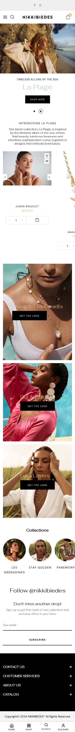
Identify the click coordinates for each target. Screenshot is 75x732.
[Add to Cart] (37, 220)
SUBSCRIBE (37, 639)
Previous (5, 177)
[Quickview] (46, 161)
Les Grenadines (14, 570)
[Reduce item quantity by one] (9, 220)
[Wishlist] (46, 155)
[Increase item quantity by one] (22, 220)
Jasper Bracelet (27, 206)
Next (49, 177)
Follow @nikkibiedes (37, 590)
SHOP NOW (37, 99)
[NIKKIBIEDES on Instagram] (40, 5)
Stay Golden (40, 567)
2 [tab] (40, 111)
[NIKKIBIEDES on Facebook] (34, 5)
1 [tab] (34, 111)
